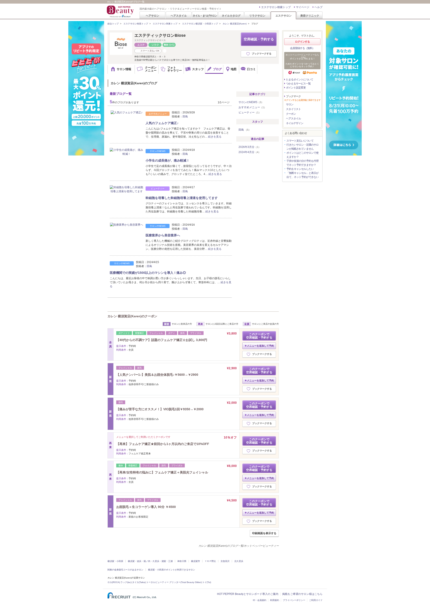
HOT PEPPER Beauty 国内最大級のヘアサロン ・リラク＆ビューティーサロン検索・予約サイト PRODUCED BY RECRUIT (121, 11)
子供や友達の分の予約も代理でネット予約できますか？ (302, 162)
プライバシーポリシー (294, 600)
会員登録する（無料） (302, 48)
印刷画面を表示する (264, 533)
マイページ (302, 7)
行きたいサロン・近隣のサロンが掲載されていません (302, 146)
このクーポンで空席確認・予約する (259, 336)
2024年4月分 (250, 152)
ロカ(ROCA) (114, 582)
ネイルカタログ (231, 15)
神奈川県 (181, 561)
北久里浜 (238, 561)
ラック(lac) (125, 582)
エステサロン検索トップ (276, 7)
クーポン (291, 113)
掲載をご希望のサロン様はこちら (302, 594)
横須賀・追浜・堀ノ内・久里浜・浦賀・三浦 (150, 561)
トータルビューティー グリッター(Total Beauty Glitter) (174, 582)
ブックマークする (261, 53)
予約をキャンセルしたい (300, 169)
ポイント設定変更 (296, 87)
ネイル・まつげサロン (205, 15)
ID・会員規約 (259, 600)
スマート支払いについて (300, 140)
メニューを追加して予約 (260, 345)
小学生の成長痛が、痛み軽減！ (167, 160)
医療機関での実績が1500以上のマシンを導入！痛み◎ (148, 272)
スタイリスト (293, 109)
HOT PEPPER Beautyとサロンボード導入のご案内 (247, 594)
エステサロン (283, 15)
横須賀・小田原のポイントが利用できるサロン (171, 569)
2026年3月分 (250, 147)
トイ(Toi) (206, 582)
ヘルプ (318, 7)
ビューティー (250, 112)
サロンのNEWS (251, 102)
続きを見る (214, 136)
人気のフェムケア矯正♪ (162, 123)
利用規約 (274, 600)
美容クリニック (309, 15)
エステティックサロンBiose (160, 35)
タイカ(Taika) (139, 582)
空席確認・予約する (259, 39)
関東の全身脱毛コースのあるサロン (125, 569)
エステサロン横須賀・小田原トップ (200, 23)
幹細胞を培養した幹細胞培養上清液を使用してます (182, 198)
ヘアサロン (152, 15)
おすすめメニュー (252, 107)
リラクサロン (257, 15)
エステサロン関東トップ (165, 23)
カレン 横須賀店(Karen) (235, 23)
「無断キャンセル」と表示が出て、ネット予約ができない (302, 175)
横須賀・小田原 (115, 561)
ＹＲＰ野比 (210, 561)
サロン (289, 104)
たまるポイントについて (299, 79)
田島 (185, 116)
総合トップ (113, 23)
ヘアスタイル (179, 15)
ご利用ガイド (315, 600)
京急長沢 (225, 561)
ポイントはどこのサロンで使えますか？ (302, 154)
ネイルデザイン (294, 123)
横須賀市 (195, 561)
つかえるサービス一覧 (298, 83)
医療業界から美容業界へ (163, 235)
